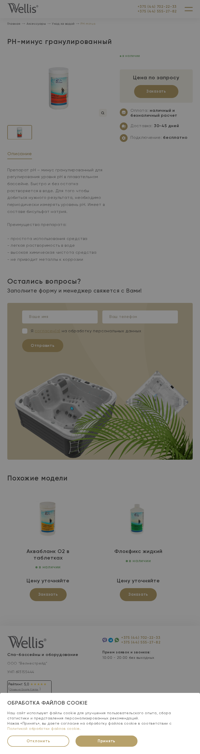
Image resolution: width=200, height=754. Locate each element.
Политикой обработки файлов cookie (43, 729)
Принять (106, 741)
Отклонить (38, 741)
